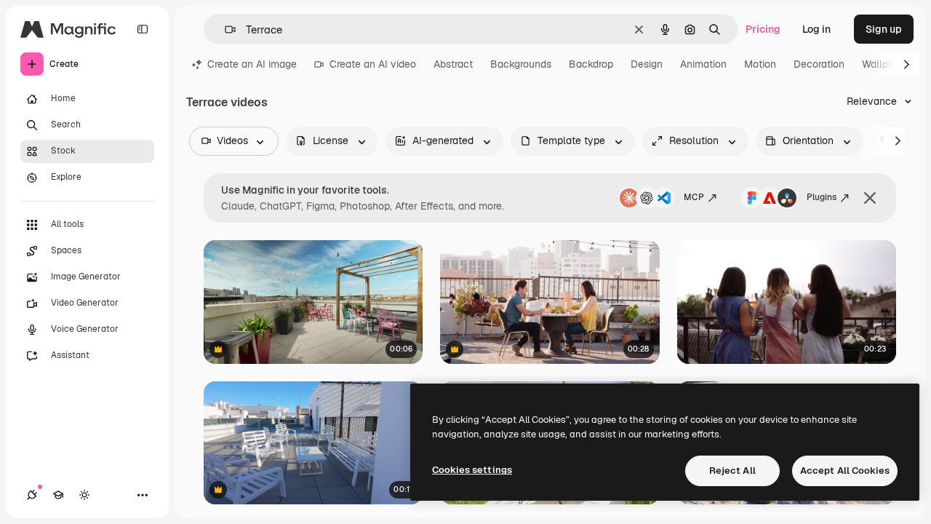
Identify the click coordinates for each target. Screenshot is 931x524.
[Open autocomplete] (224, 29)
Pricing (763, 29)
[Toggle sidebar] (142, 29)
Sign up (884, 29)
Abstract (453, 64)
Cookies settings (472, 470)
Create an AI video (372, 64)
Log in (816, 29)
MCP (694, 197)
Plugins (821, 197)
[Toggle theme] (84, 495)
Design (647, 64)
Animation (703, 64)
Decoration (819, 64)
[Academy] (58, 495)
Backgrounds (520, 64)
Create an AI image (252, 64)
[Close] (870, 198)
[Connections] (32, 495)
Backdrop (591, 64)
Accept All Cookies (845, 470)
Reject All (732, 470)
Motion (760, 64)
